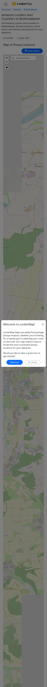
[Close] (43, 324)
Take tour (14, 362)
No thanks (32, 362)
